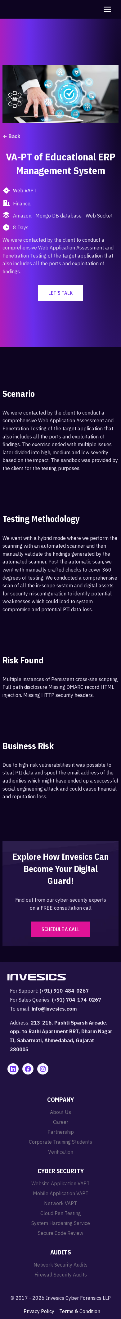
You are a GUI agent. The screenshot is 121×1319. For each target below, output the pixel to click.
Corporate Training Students (60, 1142)
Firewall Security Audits (60, 1275)
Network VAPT (60, 1203)
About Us (60, 1112)
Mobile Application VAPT (60, 1193)
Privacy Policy (39, 1311)
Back (14, 136)
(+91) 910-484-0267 (64, 991)
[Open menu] (106, 9)
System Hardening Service (60, 1223)
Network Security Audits (60, 1265)
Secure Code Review (60, 1233)
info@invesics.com (54, 1009)
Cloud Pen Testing (60, 1213)
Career (60, 1122)
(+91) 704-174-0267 (76, 1000)
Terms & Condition (79, 1311)
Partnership (60, 1132)
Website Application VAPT (60, 1183)
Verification (60, 1152)
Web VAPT (25, 190)
